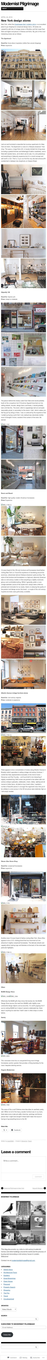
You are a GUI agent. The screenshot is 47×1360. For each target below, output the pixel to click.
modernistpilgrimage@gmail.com (23, 1260)
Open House (8, 1281)
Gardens (6, 1275)
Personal (6, 1284)
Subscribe (7, 1334)
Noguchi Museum (38, 1188)
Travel (30, 1141)
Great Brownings (9, 1278)
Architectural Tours (10, 1272)
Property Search (9, 1287)
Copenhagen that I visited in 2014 (25, 24)
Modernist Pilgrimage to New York (14, 1188)
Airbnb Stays (8, 1269)
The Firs (6, 1293)
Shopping (24, 1141)
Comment (38, 1177)
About (4, 8)
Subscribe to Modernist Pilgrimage (18, 1324)
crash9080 (10, 1141)
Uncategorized (8, 1299)
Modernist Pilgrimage (20, 3)
